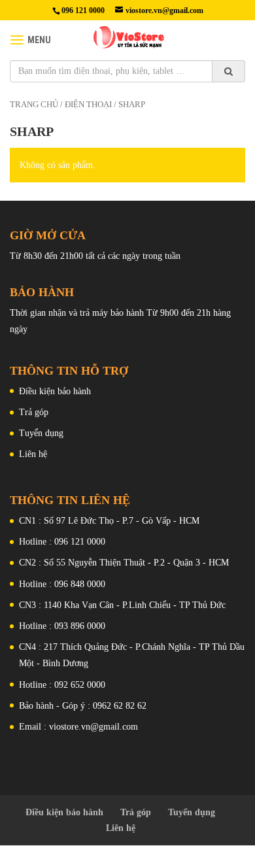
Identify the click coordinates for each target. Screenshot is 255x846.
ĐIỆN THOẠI (88, 104)
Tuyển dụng (41, 433)
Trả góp (33, 412)
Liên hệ (33, 454)
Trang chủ (34, 104)
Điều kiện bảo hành (55, 391)
